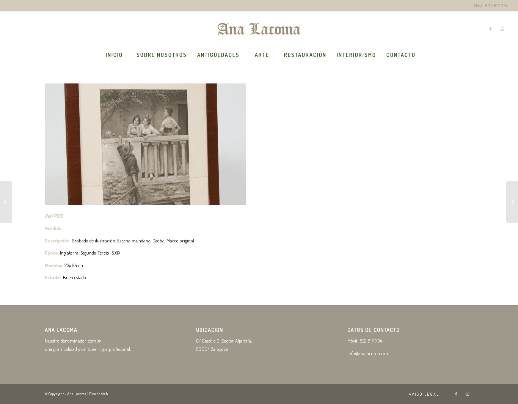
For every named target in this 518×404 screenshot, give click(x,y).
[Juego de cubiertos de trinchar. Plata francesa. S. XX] (512, 202)
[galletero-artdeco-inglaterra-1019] (6, 202)
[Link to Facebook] (490, 28)
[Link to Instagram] (502, 28)
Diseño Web (98, 393)
